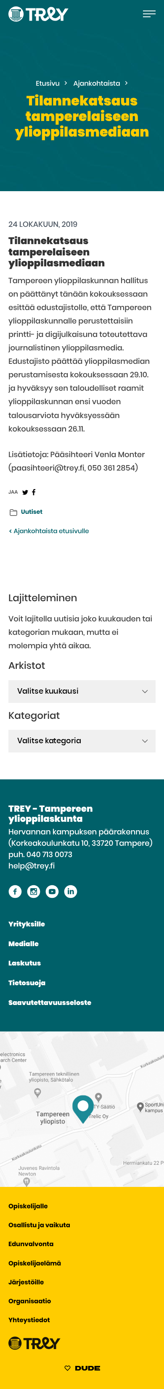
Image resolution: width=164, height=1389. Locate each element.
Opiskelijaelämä (34, 1264)
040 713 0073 (49, 855)
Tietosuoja (26, 983)
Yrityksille (26, 924)
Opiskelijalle (28, 1207)
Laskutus (24, 963)
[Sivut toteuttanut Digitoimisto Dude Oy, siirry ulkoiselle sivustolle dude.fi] (82, 1369)
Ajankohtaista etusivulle (50, 532)
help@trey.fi (31, 866)
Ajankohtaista (97, 84)
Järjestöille (26, 1283)
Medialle (23, 944)
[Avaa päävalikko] (149, 14)
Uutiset (31, 512)
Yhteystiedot (29, 1321)
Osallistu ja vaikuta (39, 1226)
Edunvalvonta (30, 1245)
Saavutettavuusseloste (49, 1003)
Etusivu (48, 84)
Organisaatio (29, 1302)
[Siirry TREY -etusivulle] (34, 1348)
